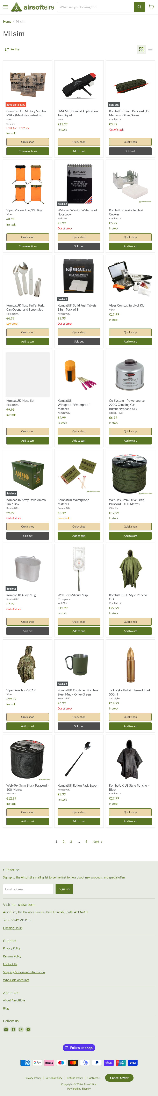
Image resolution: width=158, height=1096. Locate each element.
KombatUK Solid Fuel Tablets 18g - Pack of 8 (77, 307)
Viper (9, 214)
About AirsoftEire (14, 1000)
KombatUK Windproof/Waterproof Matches (73, 404)
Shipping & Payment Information (24, 972)
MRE (9, 119)
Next (96, 841)
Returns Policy (12, 956)
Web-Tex (62, 218)
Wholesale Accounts (16, 980)
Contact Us (10, 964)
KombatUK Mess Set (20, 400)
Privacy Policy (11, 948)
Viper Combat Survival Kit (126, 305)
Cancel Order (119, 1078)
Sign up (64, 889)
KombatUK (115, 119)
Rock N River (116, 412)
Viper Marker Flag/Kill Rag (24, 210)
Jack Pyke (114, 698)
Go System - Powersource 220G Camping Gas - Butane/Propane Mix (127, 404)
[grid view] (141, 49)
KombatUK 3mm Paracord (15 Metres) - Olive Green (129, 113)
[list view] (150, 49)
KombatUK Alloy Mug (21, 595)
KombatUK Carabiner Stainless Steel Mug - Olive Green (78, 692)
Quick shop (27, 142)
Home (7, 21)
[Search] (139, 7)
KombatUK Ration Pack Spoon (78, 785)
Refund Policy (75, 1078)
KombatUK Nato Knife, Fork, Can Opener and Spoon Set (25, 307)
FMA (60, 119)
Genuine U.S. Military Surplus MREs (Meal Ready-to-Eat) (26, 113)
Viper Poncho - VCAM (21, 690)
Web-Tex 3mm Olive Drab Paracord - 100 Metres (126, 502)
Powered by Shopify (79, 1088)
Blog (6, 1008)
